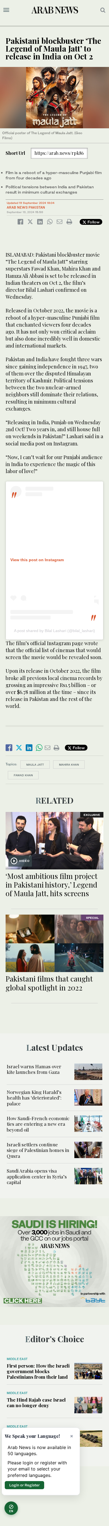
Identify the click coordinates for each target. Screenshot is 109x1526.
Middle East (17, 1359)
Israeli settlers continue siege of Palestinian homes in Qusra (38, 1150)
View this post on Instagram (37, 560)
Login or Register (24, 1485)
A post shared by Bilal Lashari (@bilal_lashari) (54, 630)
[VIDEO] (54, 840)
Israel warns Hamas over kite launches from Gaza (34, 1069)
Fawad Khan (23, 775)
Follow (92, 222)
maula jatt (35, 764)
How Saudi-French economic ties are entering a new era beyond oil (38, 1124)
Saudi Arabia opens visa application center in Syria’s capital (37, 1176)
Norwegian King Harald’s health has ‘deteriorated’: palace (34, 1097)
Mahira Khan (69, 764)
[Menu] (6, 10)
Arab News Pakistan (26, 207)
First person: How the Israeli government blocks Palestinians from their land (38, 1371)
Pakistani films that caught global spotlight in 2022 (49, 983)
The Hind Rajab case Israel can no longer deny (36, 1402)
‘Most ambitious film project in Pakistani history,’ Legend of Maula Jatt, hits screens (52, 884)
